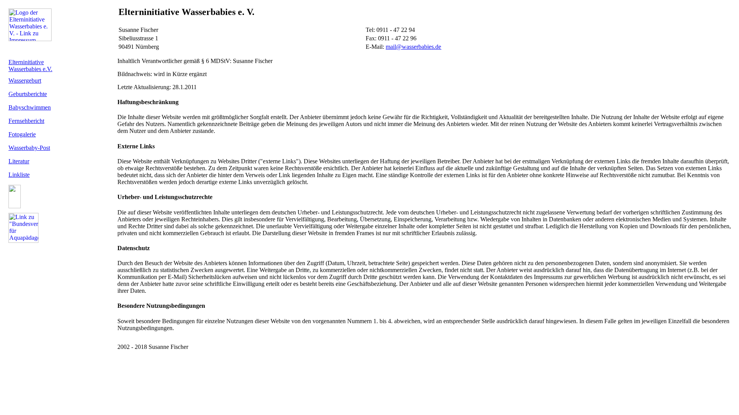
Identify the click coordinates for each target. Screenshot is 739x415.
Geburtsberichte (27, 94)
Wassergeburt (24, 80)
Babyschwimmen (29, 107)
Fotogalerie (22, 134)
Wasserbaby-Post (29, 147)
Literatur (18, 161)
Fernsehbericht (26, 121)
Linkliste (19, 174)
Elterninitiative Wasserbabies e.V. (30, 65)
